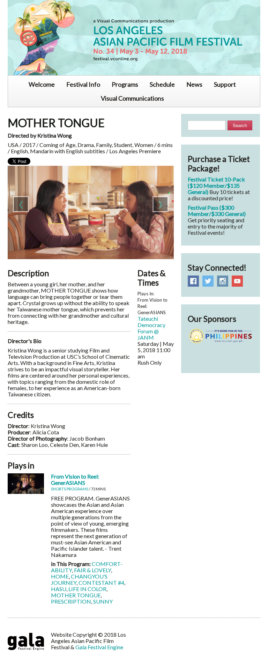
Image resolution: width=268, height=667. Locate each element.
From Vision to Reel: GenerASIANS (75, 479)
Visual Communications (132, 98)
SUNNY (103, 601)
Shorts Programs (69, 489)
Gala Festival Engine (99, 647)
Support (225, 84)
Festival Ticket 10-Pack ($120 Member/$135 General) (216, 185)
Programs (125, 84)
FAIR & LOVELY (92, 570)
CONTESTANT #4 (101, 582)
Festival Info (83, 84)
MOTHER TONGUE (76, 595)
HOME (60, 576)
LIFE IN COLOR (87, 588)
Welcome (42, 84)
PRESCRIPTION (71, 601)
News (194, 84)
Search (240, 125)
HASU (58, 588)
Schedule (162, 84)
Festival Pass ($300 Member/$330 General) (217, 210)
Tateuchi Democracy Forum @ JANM (151, 328)
